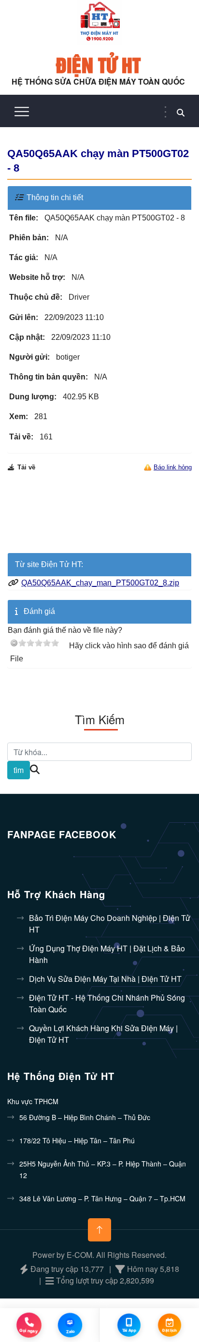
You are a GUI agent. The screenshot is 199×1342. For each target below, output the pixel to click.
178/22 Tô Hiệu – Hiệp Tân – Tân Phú (77, 1140)
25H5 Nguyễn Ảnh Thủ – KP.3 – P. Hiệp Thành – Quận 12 (102, 1169)
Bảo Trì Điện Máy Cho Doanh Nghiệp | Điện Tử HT (109, 923)
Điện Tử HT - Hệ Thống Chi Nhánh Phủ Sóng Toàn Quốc (107, 1003)
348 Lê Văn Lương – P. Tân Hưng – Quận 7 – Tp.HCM (102, 1198)
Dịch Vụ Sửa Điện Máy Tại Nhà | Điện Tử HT (105, 978)
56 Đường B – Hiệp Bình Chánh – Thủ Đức (84, 1117)
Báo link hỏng (173, 467)
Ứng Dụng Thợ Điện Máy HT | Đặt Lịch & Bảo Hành (107, 954)
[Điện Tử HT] (99, 21)
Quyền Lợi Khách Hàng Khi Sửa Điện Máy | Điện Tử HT (103, 1033)
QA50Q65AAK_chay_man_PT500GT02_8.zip (100, 583)
